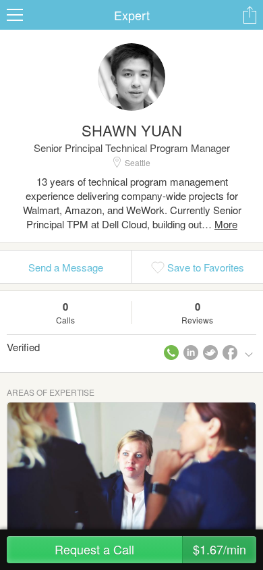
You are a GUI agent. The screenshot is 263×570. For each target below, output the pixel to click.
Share (249, 15)
